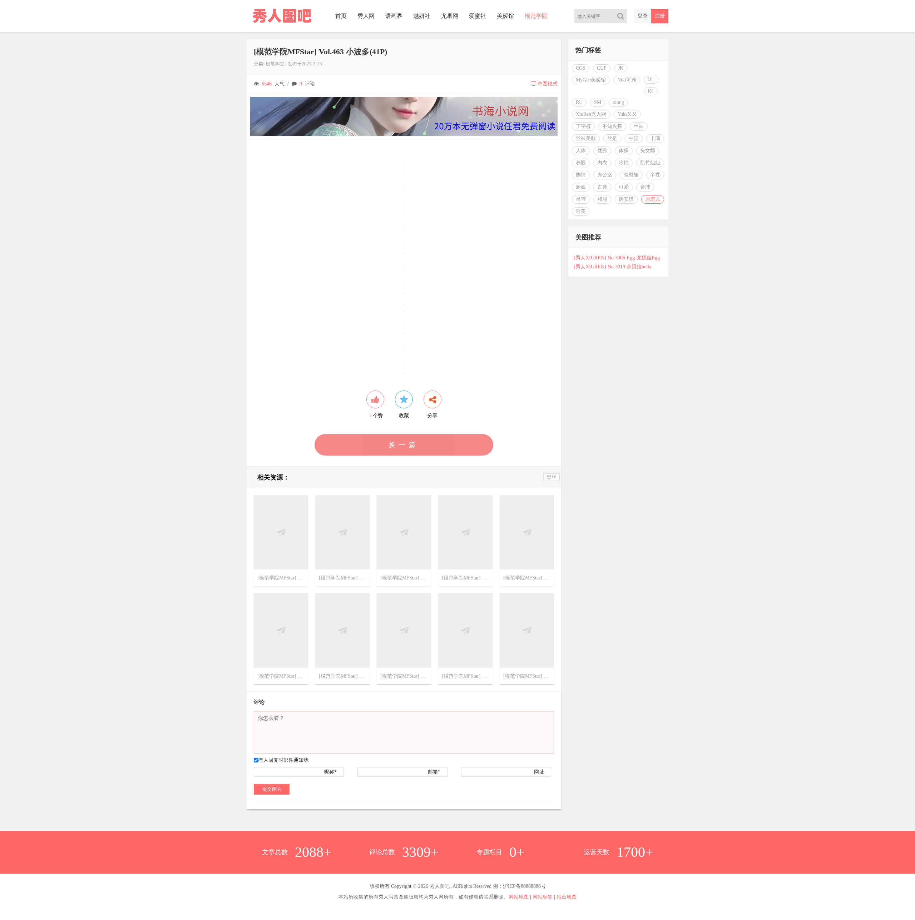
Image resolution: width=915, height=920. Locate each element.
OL (651, 79)
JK (620, 68)
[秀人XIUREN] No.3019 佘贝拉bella (612, 266)
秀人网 (366, 16)
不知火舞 (612, 126)
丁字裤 (583, 126)
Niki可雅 (626, 80)
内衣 (602, 162)
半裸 (655, 175)
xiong (618, 102)
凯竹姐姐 (650, 162)
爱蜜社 (477, 16)
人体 (581, 150)
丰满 (655, 138)
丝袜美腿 (586, 138)
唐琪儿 (652, 199)
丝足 (612, 138)
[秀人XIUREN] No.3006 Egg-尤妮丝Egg (617, 257)
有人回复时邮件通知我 (283, 760)
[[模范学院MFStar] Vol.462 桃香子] (527, 630)
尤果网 (449, 16)
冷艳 (624, 162)
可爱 (624, 187)
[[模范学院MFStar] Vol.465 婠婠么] (404, 630)
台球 (645, 187)
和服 (602, 199)
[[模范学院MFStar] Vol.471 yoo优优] (342, 531)
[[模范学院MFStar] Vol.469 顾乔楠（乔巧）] (465, 531)
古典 (602, 187)
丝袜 (639, 126)
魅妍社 (421, 16)
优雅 (602, 150)
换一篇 (404, 444)
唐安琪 (626, 199)
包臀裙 (631, 175)
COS (580, 68)
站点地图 (567, 897)
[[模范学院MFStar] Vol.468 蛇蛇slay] (527, 531)
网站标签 (543, 897)
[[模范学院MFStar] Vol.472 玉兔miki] (281, 531)
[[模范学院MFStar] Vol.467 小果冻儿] (281, 630)
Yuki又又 (627, 114)
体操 (624, 150)
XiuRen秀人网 (591, 114)
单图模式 (548, 83)
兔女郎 (647, 150)
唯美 (581, 211)
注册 (660, 16)
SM (597, 102)
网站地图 (519, 897)
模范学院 (536, 16)
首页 (341, 16)
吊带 (581, 199)
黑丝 (551, 477)
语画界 (393, 16)
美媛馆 (505, 16)
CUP (602, 68)
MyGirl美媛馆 (591, 80)
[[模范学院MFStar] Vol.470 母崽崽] (404, 531)
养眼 (581, 162)
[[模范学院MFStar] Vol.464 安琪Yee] (465, 630)
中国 (634, 138)
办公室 (604, 175)
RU (579, 102)
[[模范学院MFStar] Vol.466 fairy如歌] (342, 630)
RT (651, 91)
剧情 (581, 175)
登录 (643, 16)
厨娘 (581, 187)
